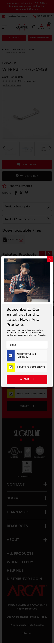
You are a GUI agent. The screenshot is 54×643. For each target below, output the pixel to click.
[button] (50, 259)
